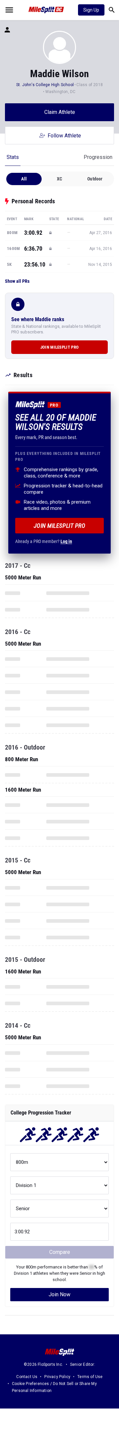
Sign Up (91, 10)
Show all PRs (17, 281)
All (24, 178)
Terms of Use (89, 1376)
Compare (59, 1252)
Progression (98, 157)
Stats (13, 157)
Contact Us (26, 1376)
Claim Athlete (59, 112)
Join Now (59, 1294)
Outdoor (94, 178)
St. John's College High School (45, 84)
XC (59, 178)
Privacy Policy (57, 1376)
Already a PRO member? (43, 541)
